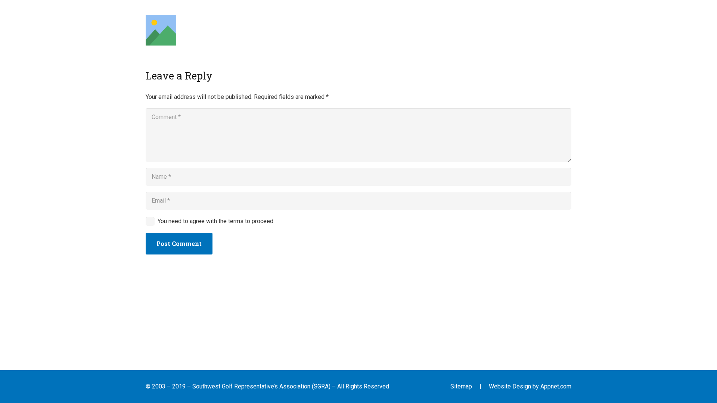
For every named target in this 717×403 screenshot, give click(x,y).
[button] (256, 30)
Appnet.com (555, 386)
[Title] (161, 30)
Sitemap (461, 386)
